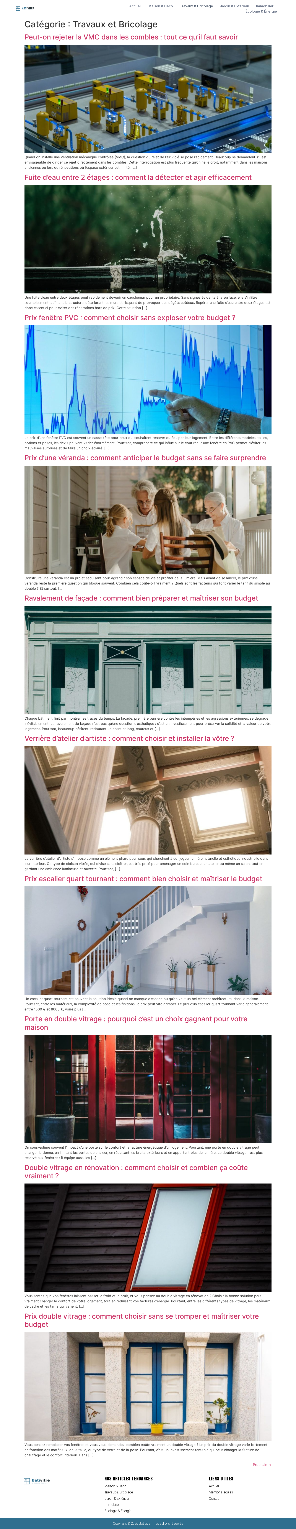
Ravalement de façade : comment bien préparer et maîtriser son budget (141, 598)
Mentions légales (221, 1492)
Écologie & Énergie (261, 11)
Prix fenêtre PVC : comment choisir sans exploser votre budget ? (130, 317)
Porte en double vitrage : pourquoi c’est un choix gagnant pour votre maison (135, 1023)
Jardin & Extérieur (234, 6)
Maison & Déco (160, 6)
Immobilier (264, 6)
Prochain (262, 1464)
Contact (214, 1498)
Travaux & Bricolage (196, 6)
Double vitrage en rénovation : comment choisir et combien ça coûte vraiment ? (136, 1171)
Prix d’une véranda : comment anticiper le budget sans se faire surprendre (145, 457)
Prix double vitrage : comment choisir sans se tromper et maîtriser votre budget (141, 1320)
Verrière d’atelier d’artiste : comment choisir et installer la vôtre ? (129, 738)
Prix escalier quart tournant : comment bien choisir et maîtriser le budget (143, 878)
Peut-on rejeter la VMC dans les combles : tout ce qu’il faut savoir (131, 37)
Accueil (135, 6)
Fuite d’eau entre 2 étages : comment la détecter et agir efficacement (138, 177)
